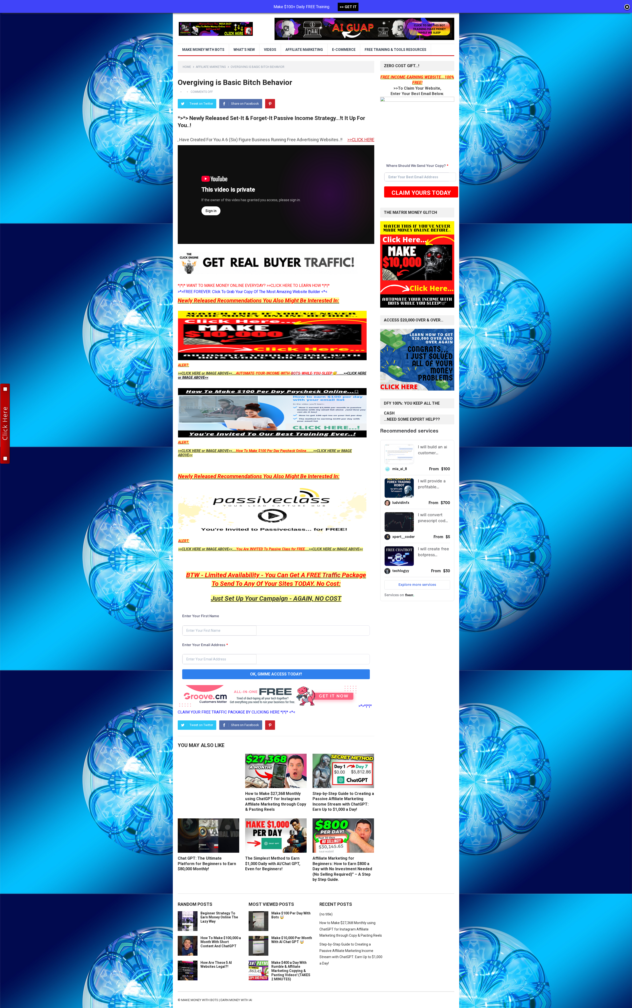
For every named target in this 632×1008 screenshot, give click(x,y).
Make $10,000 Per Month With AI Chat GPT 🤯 (291, 940)
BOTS (295, 373)
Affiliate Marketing (304, 50)
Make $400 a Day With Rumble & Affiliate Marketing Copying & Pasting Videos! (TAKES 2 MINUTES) (290, 971)
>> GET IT (348, 7)
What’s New (244, 50)
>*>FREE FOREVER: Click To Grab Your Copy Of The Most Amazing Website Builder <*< (252, 291)
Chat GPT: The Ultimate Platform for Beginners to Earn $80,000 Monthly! (207, 863)
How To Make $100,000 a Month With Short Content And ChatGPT (220, 942)
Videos (270, 50)
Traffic (331, 575)
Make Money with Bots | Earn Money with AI (216, 1000)
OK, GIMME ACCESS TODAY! (276, 674)
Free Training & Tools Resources (395, 50)
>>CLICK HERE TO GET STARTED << (264, 139)
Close (627, 7)
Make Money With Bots (203, 50)
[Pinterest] (270, 103)
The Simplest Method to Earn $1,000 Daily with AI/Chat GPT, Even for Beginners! (272, 863)
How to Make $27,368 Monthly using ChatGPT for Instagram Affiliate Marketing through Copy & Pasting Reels (350, 929)
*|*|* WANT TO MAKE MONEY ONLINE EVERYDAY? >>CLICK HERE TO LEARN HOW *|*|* (254, 285)
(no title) (326, 914)
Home (187, 67)
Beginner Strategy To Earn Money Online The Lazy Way (219, 917)
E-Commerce (344, 50)
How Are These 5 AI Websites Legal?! (216, 965)
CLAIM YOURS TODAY (421, 192)
